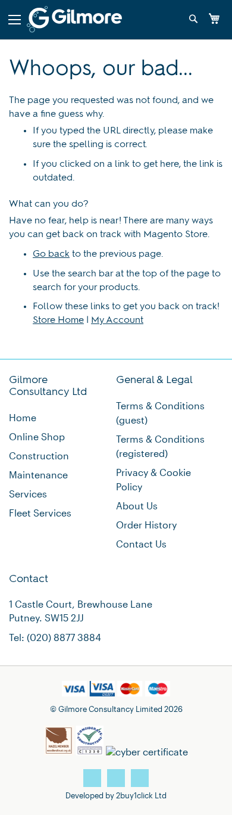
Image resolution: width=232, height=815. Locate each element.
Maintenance (38, 474)
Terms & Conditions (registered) (160, 446)
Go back (51, 254)
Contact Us (141, 543)
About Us (137, 505)
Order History (146, 524)
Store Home (58, 320)
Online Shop (37, 436)
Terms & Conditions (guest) (160, 412)
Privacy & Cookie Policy (153, 479)
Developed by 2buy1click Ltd (116, 795)
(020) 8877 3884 (64, 637)
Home (22, 417)
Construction (39, 455)
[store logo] (74, 19)
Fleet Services (40, 512)
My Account (117, 320)
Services (28, 493)
